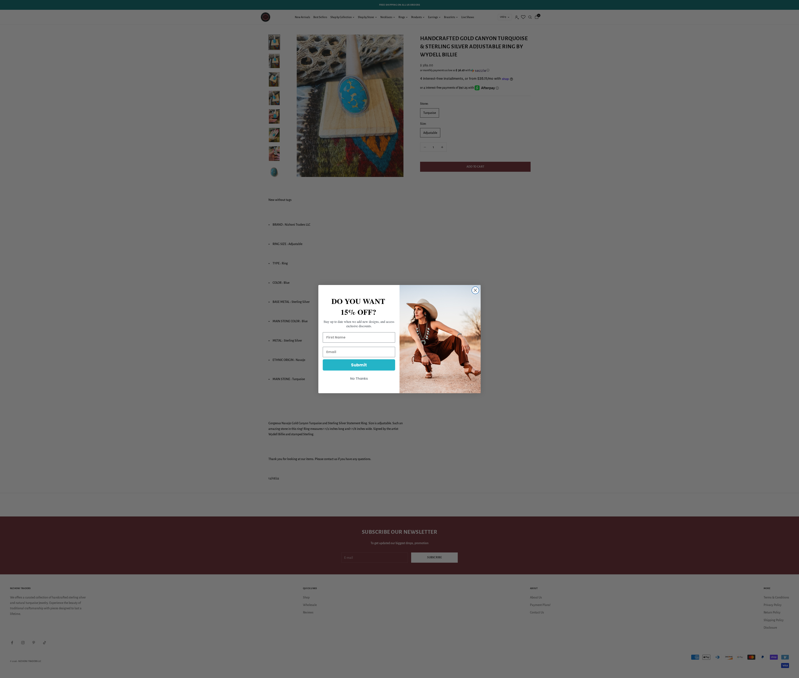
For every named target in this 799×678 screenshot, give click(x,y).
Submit (359, 365)
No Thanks (359, 378)
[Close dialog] (475, 290)
